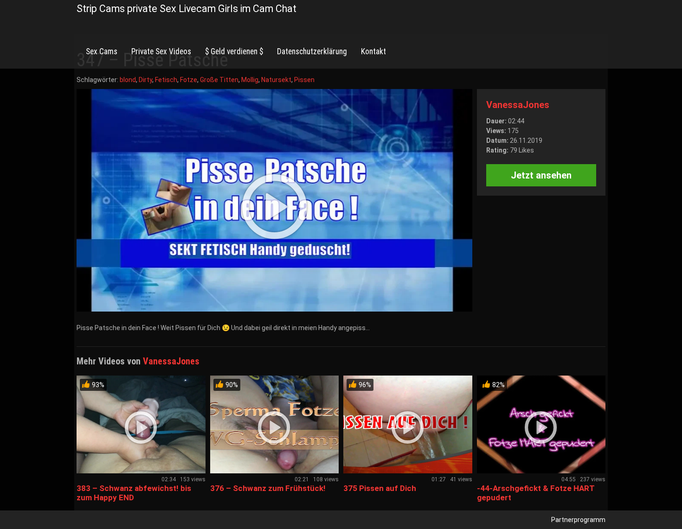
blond (128, 79)
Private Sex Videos (161, 51)
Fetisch (166, 79)
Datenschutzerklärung (312, 51)
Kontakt (373, 51)
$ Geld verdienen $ (234, 51)
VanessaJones (517, 104)
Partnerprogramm (578, 519)
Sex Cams (101, 51)
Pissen (304, 79)
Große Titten (219, 79)
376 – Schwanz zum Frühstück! (268, 488)
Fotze (188, 79)
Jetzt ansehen (541, 175)
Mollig (249, 79)
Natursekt (276, 79)
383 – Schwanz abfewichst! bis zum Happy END (134, 493)
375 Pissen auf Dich (379, 488)
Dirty (145, 79)
